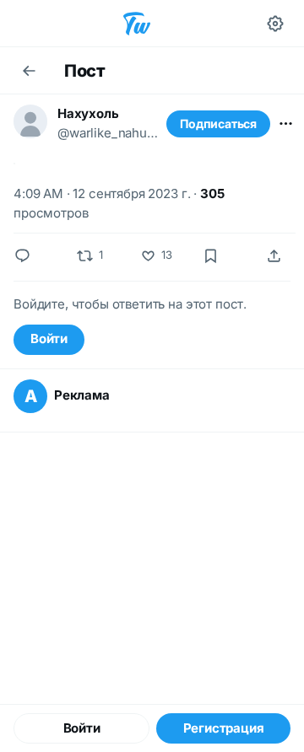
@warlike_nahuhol (110, 133)
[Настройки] (275, 23)
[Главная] (136, 23)
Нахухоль (87, 113)
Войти (49, 338)
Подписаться (218, 123)
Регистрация (223, 728)
